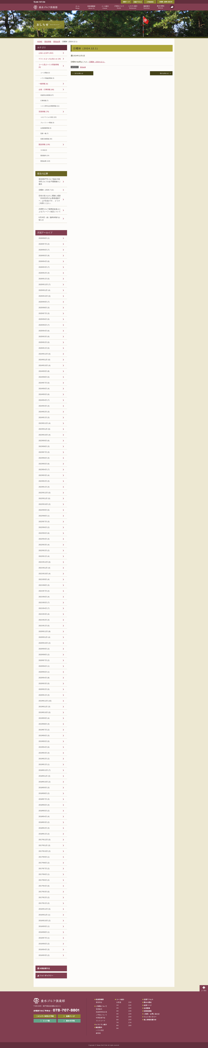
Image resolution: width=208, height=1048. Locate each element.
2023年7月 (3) (44, 452)
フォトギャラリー (46, 975)
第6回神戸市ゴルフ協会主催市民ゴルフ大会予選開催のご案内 (50, 181)
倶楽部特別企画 (101, 1012)
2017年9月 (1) (44, 857)
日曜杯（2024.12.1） (97, 62)
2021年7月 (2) (44, 591)
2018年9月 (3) (44, 787)
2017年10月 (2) (44, 851)
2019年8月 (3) (44, 724)
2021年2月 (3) (44, 620)
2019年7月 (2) (44, 730)
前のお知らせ (164, 73)
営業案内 (99, 1009)
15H (130, 1017)
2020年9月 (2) (44, 649)
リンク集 (45, 1021)
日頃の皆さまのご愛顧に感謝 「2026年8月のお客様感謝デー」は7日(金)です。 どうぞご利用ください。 (50, 199)
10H (130, 1002)
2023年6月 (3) (44, 458)
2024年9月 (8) (44, 371)
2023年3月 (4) (44, 475)
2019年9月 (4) (44, 718)
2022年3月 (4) (44, 545)
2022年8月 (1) (44, 516)
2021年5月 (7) (44, 602)
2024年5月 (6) (44, 394)
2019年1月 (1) (44, 764)
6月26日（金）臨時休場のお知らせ (49, 218)
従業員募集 (148, 1011)
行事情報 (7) (44, 100)
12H (130, 1008)
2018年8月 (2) (44, 793)
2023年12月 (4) (44, 423)
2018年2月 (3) (44, 828)
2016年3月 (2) (44, 955)
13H (130, 1011)
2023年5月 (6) (44, 464)
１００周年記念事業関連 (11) (49, 106)
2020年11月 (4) (44, 637)
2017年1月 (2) (44, 903)
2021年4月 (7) (44, 608)
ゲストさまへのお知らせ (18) (50, 59)
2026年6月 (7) (44, 250)
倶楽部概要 (100, 999)
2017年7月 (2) (44, 868)
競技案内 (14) (44, 155)
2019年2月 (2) (44, 759)
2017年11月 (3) (44, 845)
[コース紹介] (105, 7)
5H (117, 1017)
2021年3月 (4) (44, 614)
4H (117, 1014)
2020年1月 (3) (44, 695)
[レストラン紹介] (133, 7)
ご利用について (101, 1006)
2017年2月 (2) (44, 897)
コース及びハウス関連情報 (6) (49, 66)
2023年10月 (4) (44, 435)
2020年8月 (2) (44, 654)
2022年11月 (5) (44, 498)
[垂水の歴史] (160, 7)
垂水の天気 (69, 1021)
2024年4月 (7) (44, 400)
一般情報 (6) (43, 84)
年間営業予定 (45, 968)
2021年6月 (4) (44, 597)
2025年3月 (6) (44, 336)
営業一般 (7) (44, 133)
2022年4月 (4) (44, 539)
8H (117, 1025)
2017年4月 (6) (44, 886)
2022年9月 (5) (44, 510)
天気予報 (172, 6)
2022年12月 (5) (44, 493)
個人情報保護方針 (150, 1020)
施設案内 (99, 1027)
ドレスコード (100, 1020)
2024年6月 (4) (44, 388)
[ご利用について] (119, 7)
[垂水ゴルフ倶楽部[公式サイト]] (45, 7)
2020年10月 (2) (44, 643)
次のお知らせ (79, 73)
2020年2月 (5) (44, 689)
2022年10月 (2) (44, 504)
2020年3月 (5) (44, 683)
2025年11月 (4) (44, 290)
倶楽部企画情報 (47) (47, 95)
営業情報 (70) (44, 112)
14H (130, 1014)
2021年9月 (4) (44, 579)
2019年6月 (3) (44, 735)
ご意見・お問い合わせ (165, 2)
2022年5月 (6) (44, 533)
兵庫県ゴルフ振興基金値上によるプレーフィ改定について (50, 210)
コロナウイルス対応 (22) (48, 117)
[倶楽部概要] (91, 7)
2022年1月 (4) (44, 556)
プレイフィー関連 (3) (47, 122)
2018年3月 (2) (44, 822)
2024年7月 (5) (44, 383)
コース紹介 (120, 999)
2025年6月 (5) (44, 319)
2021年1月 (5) (44, 626)
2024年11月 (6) (44, 360)
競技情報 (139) (44, 144)
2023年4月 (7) (44, 469)
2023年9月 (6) (44, 441)
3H (117, 1011)
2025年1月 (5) (44, 348)
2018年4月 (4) (44, 816)
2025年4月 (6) (44, 331)
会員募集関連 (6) (45, 128)
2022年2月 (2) (44, 550)
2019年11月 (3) (44, 707)
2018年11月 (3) (44, 776)
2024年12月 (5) (44, 354)
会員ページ (126, 2)
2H (117, 1008)
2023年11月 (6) (44, 429)
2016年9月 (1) (44, 926)
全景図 (118, 1002)
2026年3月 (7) (44, 267)
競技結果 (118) (45, 161)
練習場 (98, 1033)
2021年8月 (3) (44, 585)
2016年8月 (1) (44, 932)
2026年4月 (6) (44, 261)
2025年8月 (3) (44, 308)
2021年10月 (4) (44, 574)
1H (117, 1005)
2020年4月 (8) (44, 678)
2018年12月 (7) (44, 770)
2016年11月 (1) (44, 915)
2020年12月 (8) (44, 631)
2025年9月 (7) (44, 302)
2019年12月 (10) (45, 701)
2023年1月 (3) (44, 487)
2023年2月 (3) (44, 481)
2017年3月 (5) (44, 892)
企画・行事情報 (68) (46, 89)
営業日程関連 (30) (46, 139)
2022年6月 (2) (44, 527)
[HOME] (77, 7)
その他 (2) (43, 150)
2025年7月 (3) (44, 313)
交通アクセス (137, 2)
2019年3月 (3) (44, 753)
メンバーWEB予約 (45, 1016)
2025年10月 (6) (44, 296)
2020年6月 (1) (44, 666)
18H (130, 1025)
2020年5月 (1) (44, 672)
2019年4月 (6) (44, 747)
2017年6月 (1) (44, 874)
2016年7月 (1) (44, 938)
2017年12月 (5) (44, 840)
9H (117, 1028)
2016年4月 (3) (44, 949)
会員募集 (147, 1008)
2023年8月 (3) (44, 446)
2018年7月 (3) (44, 799)
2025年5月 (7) (44, 325)
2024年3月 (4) (44, 406)
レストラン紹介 (101, 1024)
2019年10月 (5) (44, 712)
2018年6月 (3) (44, 805)
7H (117, 1022)
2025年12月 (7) (44, 284)
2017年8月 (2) (44, 863)
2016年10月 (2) (44, 921)
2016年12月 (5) (44, 909)
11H (129, 1005)
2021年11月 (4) (44, 568)
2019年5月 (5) (44, 741)
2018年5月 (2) (44, 811)
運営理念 (99, 1002)
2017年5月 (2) (44, 880)
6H (117, 1020)
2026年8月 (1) (44, 238)
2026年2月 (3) (44, 273)
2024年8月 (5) (44, 377)
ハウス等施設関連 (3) (47, 78)
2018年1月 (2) (44, 834)
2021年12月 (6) (44, 562)
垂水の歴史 (148, 1002)
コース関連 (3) (45, 73)
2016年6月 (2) (44, 944)
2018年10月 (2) (44, 782)
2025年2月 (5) (44, 342)
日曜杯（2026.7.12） (47, 190)
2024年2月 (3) (44, 412)
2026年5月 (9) (44, 255)
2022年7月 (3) (44, 521)
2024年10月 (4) (44, 365)
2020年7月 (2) (44, 660)
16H (130, 1020)
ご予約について (101, 1015)
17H (130, 1022)
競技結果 (83, 67)
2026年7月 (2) (44, 244)
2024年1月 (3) (44, 417)
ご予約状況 (150, 2)
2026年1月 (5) (44, 279)
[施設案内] (147, 7)
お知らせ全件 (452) (46, 53)
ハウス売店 (100, 1030)
